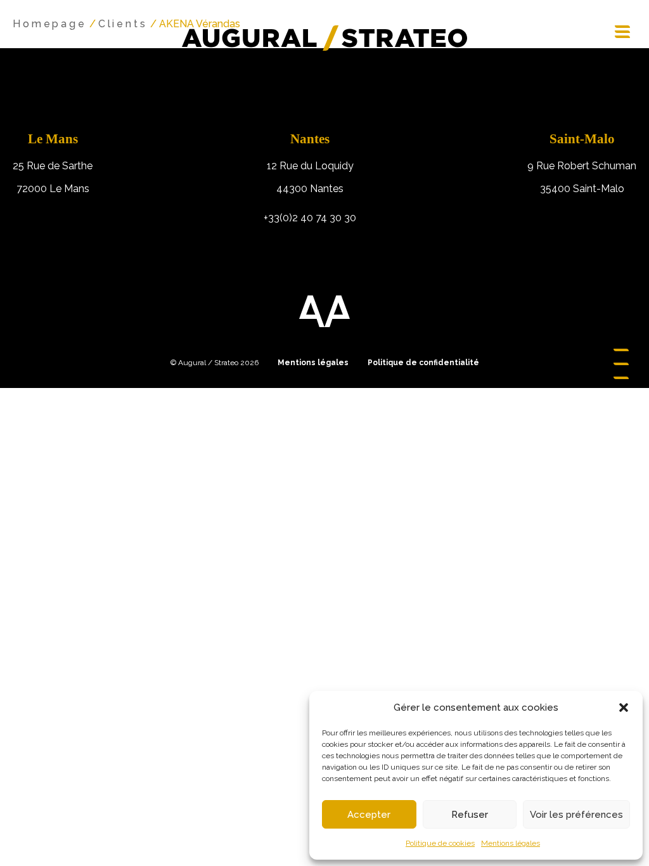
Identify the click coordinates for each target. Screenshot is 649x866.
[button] (623, 707)
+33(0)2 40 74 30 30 (310, 218)
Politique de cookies (440, 843)
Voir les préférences (576, 814)
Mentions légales (510, 843)
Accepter (368, 814)
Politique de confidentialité (423, 362)
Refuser (469, 814)
